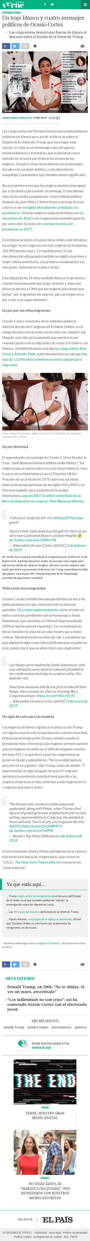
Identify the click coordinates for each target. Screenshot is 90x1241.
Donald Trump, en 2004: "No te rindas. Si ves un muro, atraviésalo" (45, 989)
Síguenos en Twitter (52, 4)
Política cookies (23, 1237)
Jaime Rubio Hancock (17, 118)
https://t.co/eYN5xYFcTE (55, 696)
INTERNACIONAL (11, 12)
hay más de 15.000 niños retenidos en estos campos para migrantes (44, 359)
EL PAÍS (58, 1219)
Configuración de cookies (47, 1237)
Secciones (85, 4)
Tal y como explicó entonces (37, 610)
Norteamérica (61, 1027)
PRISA (74, 1237)
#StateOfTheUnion (68, 518)
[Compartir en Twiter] (16, 46)
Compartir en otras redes (25, 46)
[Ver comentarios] (36, 46)
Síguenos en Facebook (45, 4)
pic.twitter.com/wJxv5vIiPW (31, 830)
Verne (13, 4)
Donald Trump (14, 1027)
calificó (36, 862)
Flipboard (54, 943)
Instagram (41, 943)
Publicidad (41, 1232)
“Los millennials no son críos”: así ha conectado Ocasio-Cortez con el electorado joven (47, 1004)
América (80, 1027)
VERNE (45, 1107)
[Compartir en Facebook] (6, 46)
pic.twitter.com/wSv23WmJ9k (32, 540)
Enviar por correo (82, 46)
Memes (45, 1178)
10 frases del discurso (27, 911)
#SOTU (14, 826)
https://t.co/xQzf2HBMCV (41, 826)
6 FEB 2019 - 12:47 (46, 118)
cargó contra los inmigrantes (34, 896)
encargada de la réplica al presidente (50, 919)
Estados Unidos (38, 1027)
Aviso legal (55, 1232)
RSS (66, 1237)
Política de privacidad (75, 1232)
